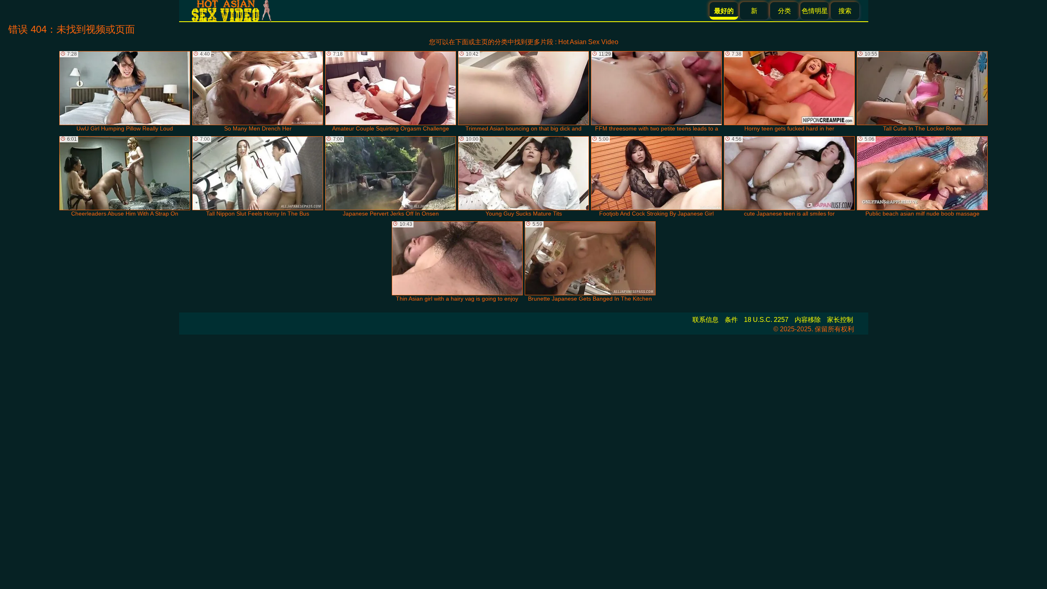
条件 (731, 319)
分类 (784, 10)
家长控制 (840, 319)
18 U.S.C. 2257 (766, 319)
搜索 (845, 10)
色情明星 (815, 10)
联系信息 (705, 319)
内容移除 (808, 319)
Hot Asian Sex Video (588, 41)
